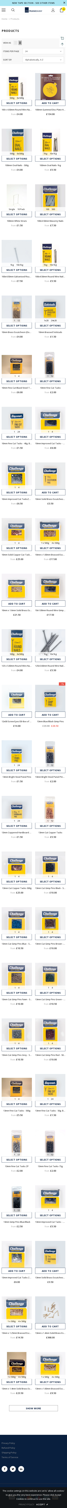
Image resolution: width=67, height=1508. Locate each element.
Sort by (7, 59)
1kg (45, 153)
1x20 (46, 320)
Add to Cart (50, 103)
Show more (33, 1408)
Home (4, 18)
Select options (16, 103)
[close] (64, 3)
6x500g (20, 97)
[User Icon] (53, 10)
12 (18, 320)
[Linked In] (21, 1469)
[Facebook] (4, 1469)
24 (18, 431)
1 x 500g (45, 542)
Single (12, 209)
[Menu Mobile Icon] (4, 10)
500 (53, 209)
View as (7, 42)
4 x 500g (56, 542)
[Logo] (33, 10)
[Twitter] (13, 1469)
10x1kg (53, 153)
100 (47, 209)
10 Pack (21, 209)
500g (12, 97)
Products (15, 18)
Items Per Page (11, 51)
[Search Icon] (13, 10)
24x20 (54, 320)
